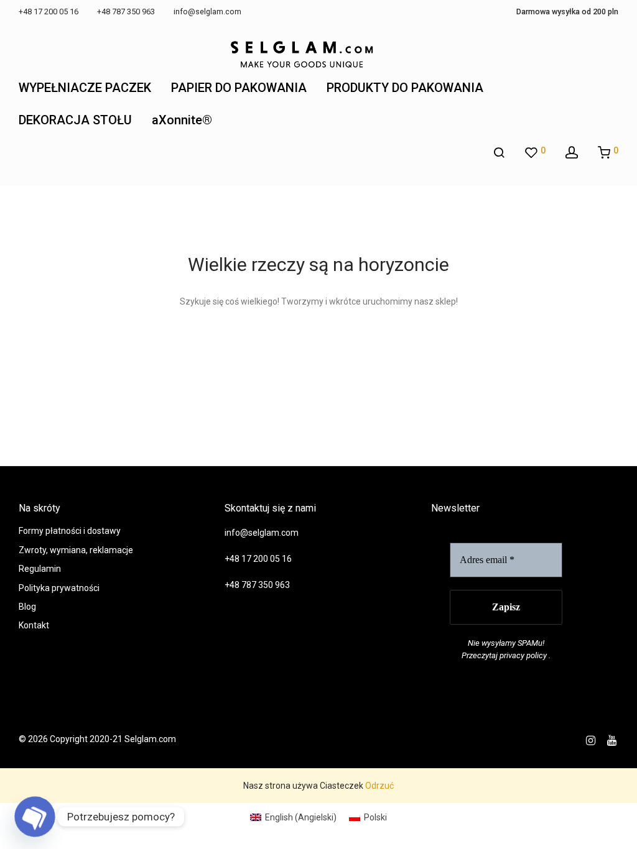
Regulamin (40, 569)
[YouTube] (612, 739)
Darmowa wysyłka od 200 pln (567, 12)
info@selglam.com (262, 533)
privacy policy (523, 655)
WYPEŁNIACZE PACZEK (85, 87)
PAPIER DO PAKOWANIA (239, 87)
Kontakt (34, 625)
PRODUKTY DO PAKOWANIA (405, 87)
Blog (27, 607)
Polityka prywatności (59, 588)
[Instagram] (590, 739)
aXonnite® (182, 119)
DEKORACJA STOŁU (75, 119)
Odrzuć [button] (379, 786)
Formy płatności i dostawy (70, 531)
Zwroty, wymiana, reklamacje (76, 550)
